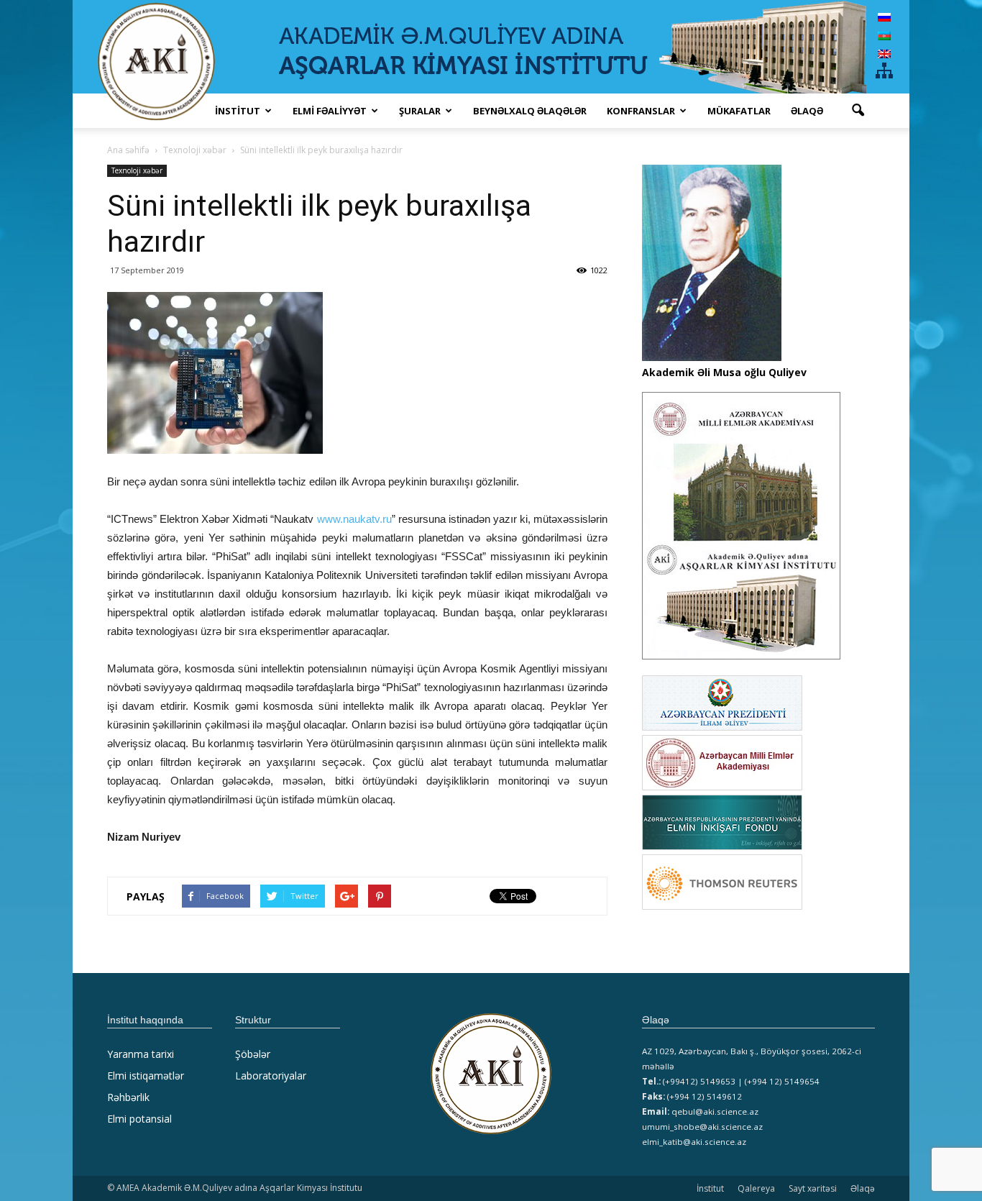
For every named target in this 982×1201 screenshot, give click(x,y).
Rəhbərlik (128, 1097)
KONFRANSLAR (641, 110)
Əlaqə (807, 110)
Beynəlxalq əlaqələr (530, 110)
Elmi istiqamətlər (145, 1075)
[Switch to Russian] (884, 17)
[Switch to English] (884, 54)
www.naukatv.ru (354, 519)
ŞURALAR (420, 110)
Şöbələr (252, 1054)
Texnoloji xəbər (136, 170)
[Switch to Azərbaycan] (884, 35)
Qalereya (756, 1188)
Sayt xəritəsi (813, 1188)
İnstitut (710, 1188)
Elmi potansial (139, 1118)
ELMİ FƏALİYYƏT (330, 110)
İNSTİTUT (237, 110)
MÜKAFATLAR (739, 110)
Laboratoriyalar (270, 1075)
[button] (857, 110)
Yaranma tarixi (140, 1054)
